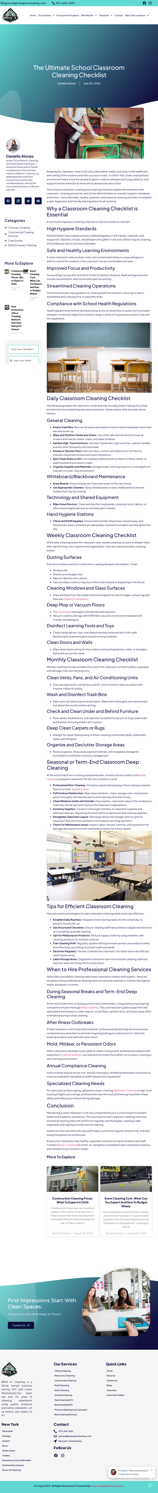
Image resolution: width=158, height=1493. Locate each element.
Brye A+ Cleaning (67, 1144)
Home (33, 15)
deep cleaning (89, 1007)
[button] (8, 200)
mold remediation (71, 1054)
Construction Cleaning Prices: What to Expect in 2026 (18, 277)
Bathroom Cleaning (125, 1090)
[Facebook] (144, 3)
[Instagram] (150, 3)
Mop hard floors (62, 611)
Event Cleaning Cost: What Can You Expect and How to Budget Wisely (126, 1202)
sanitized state (80, 789)
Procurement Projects (67, 15)
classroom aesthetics (75, 599)
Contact (119, 15)
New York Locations (135, 15)
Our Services (44, 15)
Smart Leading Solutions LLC (107, 1485)
